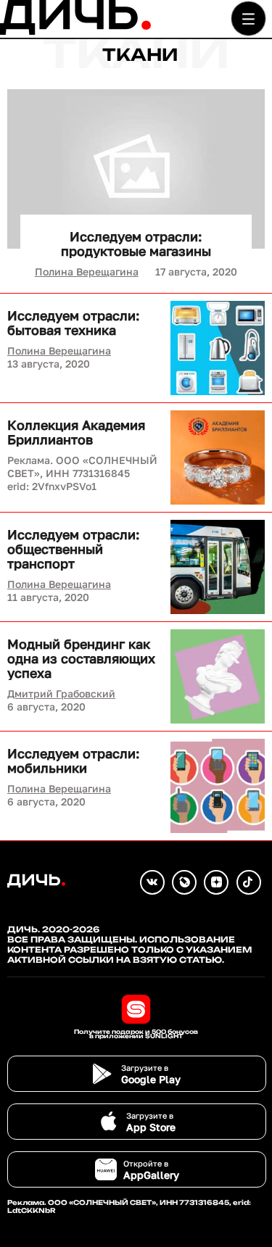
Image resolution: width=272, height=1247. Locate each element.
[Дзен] (216, 882)
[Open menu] (248, 18)
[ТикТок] (248, 882)
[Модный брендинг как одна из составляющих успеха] (217, 676)
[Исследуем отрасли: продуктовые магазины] (136, 169)
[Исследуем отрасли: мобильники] (217, 786)
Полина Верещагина (87, 271)
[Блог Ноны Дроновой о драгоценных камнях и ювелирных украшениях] (184, 882)
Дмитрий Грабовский (61, 693)
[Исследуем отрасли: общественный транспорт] (217, 567)
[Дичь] (75, 31)
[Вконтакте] (152, 882)
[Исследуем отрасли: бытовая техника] (217, 348)
